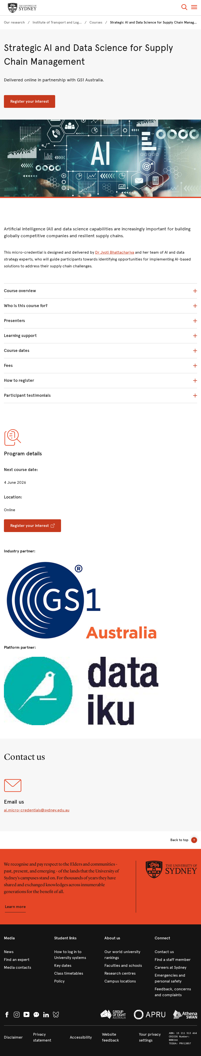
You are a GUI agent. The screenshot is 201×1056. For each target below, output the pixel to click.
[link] (14, 22)
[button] (184, 8)
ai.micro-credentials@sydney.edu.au (36, 810)
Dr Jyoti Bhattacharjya (114, 252)
